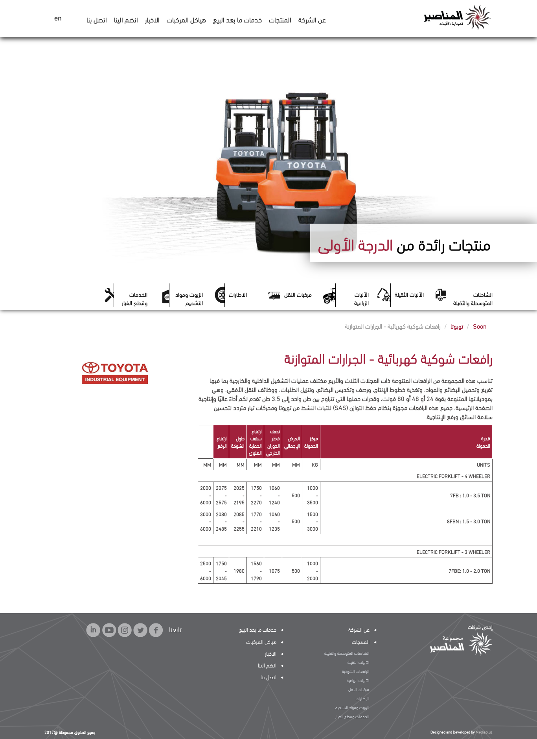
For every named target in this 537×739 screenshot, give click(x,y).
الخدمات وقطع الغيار (134, 298)
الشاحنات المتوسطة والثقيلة (473, 298)
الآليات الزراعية (361, 298)
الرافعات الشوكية (355, 671)
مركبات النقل (298, 294)
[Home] (457, 17)
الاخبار (152, 19)
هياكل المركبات (186, 19)
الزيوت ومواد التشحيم (189, 298)
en (58, 18)
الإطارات (362, 698)
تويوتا (457, 325)
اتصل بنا (96, 19)
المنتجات (280, 19)
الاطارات (238, 294)
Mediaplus (484, 731)
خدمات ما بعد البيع (237, 19)
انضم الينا (126, 19)
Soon (480, 325)
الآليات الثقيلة (409, 294)
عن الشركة (312, 19)
